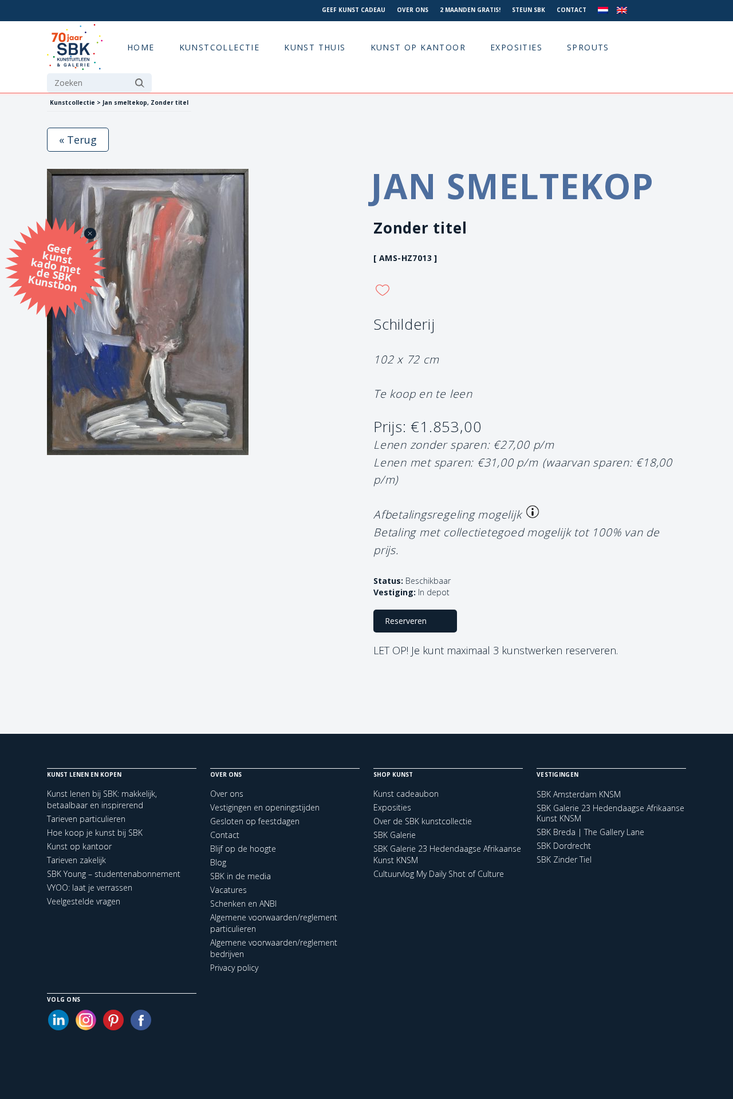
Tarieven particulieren (86, 818)
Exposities (516, 47)
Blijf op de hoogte (243, 848)
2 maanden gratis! (470, 10)
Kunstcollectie (219, 47)
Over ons (412, 10)
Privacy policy (234, 967)
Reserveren (406, 620)
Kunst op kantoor (418, 47)
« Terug (78, 140)
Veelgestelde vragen (83, 901)
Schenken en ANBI (243, 903)
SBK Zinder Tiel (564, 860)
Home (141, 47)
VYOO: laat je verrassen (89, 887)
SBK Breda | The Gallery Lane (590, 832)
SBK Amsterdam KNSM (579, 794)
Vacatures (228, 889)
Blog (218, 862)
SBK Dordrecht (564, 846)
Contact (571, 10)
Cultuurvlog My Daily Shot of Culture (438, 873)
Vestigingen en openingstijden (265, 807)
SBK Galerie (394, 834)
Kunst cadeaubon (406, 793)
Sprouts (588, 47)
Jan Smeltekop (512, 186)
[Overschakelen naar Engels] (622, 10)
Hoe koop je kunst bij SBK (95, 832)
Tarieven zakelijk (76, 860)
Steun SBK (528, 10)
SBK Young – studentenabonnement (113, 873)
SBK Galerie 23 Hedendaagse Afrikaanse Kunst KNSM (610, 813)
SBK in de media (240, 876)
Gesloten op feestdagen (254, 821)
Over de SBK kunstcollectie (422, 821)
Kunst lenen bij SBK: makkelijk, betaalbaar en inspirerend (102, 799)
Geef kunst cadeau (353, 10)
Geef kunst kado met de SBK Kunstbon (54, 266)
